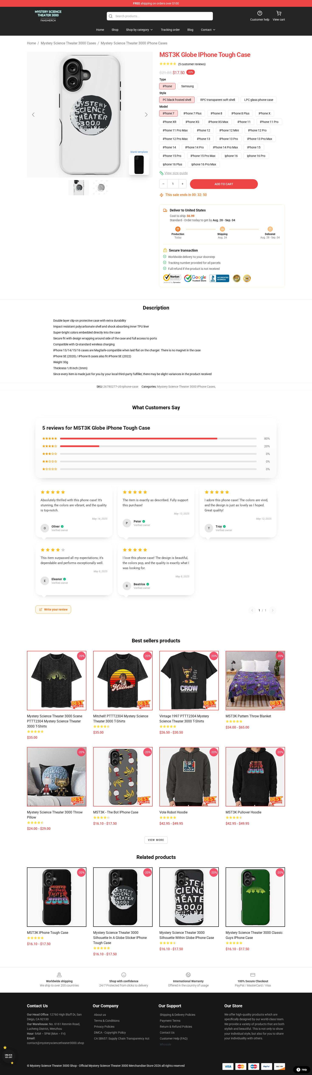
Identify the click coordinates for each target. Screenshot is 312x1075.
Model (163, 106)
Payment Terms (170, 1020)
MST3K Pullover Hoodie (243, 812)
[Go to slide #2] (101, 187)
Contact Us (167, 1032)
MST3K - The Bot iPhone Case (115, 812)
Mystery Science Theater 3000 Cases (68, 43)
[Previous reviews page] (252, 610)
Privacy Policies (104, 1026)
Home (31, 43)
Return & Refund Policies (176, 1026)
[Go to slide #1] (79, 187)
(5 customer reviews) (192, 64)
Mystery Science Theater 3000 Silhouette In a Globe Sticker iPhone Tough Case (120, 938)
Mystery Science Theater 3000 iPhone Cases (134, 43)
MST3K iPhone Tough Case (47, 933)
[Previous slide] (33, 114)
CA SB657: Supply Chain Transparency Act (121, 1038)
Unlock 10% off (8, 1056)
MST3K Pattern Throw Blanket (248, 716)
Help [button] (304, 1069)
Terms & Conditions (106, 1020)
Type (162, 79)
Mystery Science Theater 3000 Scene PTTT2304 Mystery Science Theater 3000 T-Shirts (54, 721)
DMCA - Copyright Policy (110, 1032)
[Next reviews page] (273, 610)
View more (156, 840)
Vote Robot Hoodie (173, 812)
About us (100, 1014)
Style (162, 93)
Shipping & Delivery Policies (177, 1014)
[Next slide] (146, 114)
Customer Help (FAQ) (174, 1038)
